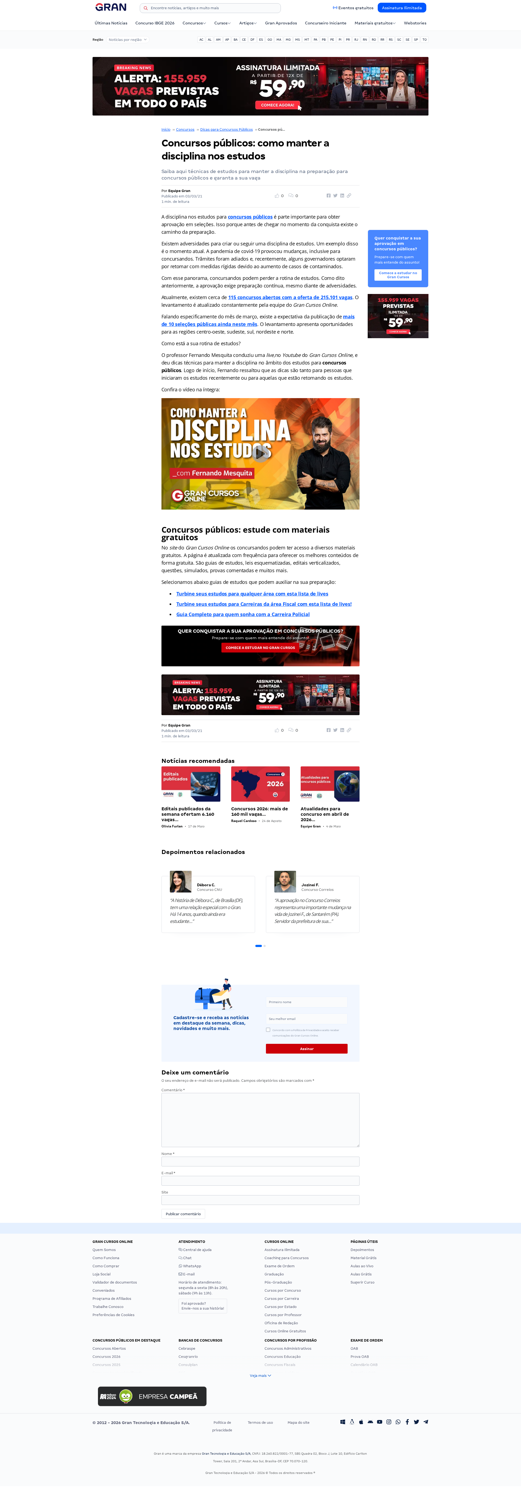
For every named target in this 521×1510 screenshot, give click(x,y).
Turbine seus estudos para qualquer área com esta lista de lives (252, 593)
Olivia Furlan (172, 826)
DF (252, 39)
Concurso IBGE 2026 (154, 23)
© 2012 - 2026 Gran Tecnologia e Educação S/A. (141, 1423)
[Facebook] (407, 1422)
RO (374, 39)
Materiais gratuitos (373, 23)
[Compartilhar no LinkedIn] (341, 196)
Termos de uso (260, 1423)
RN (365, 39)
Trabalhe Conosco (108, 1307)
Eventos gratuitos (355, 8)
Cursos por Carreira (282, 1299)
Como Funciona (106, 1258)
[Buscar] (146, 9)
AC (201, 39)
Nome (167, 1154)
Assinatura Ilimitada (402, 8)
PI (340, 39)
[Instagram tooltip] (389, 1422)
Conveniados (104, 1290)
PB (324, 39)
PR (348, 39)
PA (315, 39)
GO (270, 39)
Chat (187, 1258)
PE (332, 39)
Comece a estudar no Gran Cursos (260, 648)
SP (416, 39)
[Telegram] (425, 1422)
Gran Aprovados (281, 23)
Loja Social (101, 1274)
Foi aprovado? (203, 1305)
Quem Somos (104, 1250)
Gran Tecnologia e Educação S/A (226, 1453)
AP (227, 39)
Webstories (415, 23)
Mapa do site (299, 1423)
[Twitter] (416, 1422)
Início (165, 129)
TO (424, 39)
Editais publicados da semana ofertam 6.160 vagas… (187, 814)
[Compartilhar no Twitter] (335, 196)
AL (209, 39)
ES (261, 39)
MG (288, 39)
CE (244, 39)
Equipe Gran (179, 191)
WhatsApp (191, 1266)
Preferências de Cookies (114, 1315)
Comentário (173, 1090)
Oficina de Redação (281, 1323)
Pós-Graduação (278, 1282)
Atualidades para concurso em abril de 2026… (325, 814)
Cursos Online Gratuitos (285, 1331)
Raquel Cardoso (243, 820)
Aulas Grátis (361, 1274)
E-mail (168, 1173)
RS (391, 39)
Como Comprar (106, 1266)
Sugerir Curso (362, 1282)
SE (407, 39)
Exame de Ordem (280, 1266)
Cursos (220, 23)
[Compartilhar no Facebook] (328, 196)
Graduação (274, 1274)
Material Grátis (364, 1258)
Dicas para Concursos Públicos (226, 129)
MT (306, 39)
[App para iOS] (361, 1422)
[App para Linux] (352, 1422)
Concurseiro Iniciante (326, 23)
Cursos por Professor (283, 1315)
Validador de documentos (115, 1282)
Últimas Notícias (111, 23)
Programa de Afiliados (112, 1299)
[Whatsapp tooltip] (398, 1422)
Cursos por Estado (281, 1307)
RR (382, 39)
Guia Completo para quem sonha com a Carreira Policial (243, 614)
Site (164, 1192)
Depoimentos (362, 1250)
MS (297, 39)
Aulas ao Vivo (362, 1266)
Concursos (193, 23)
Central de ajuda (197, 1250)
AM (218, 39)
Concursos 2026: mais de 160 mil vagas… (259, 811)
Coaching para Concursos (287, 1258)
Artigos (246, 23)
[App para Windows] (342, 1422)
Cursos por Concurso (283, 1290)
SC (399, 39)
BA (235, 39)
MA (279, 39)
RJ (356, 39)
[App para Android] (370, 1422)
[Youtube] (379, 1422)
